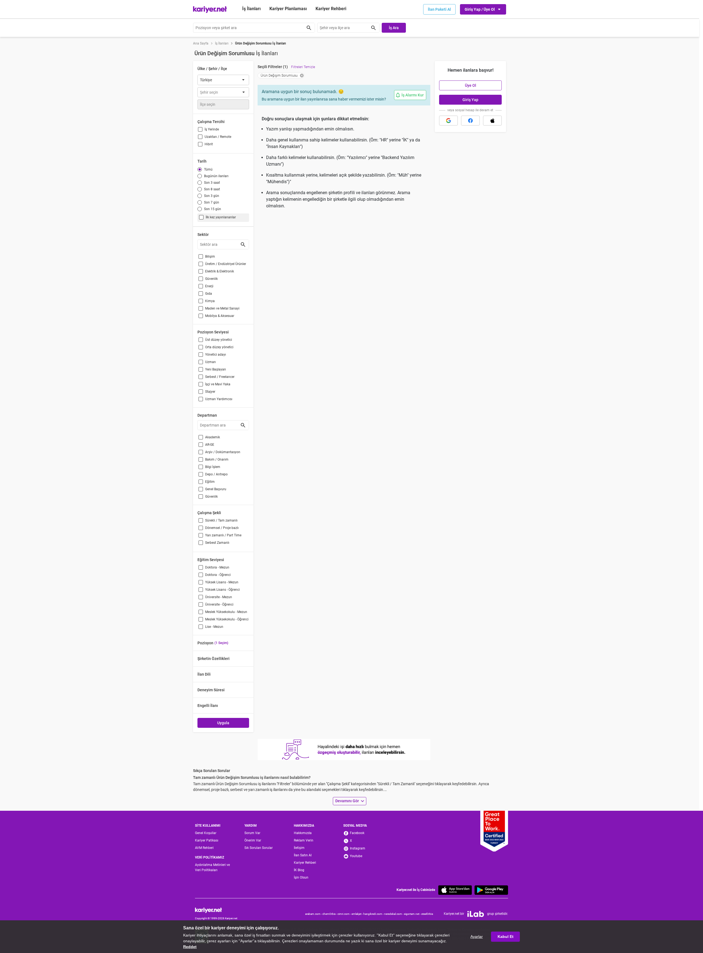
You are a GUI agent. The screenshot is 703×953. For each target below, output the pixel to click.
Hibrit (209, 144)
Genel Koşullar (205, 833)
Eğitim (210, 482)
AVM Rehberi (204, 848)
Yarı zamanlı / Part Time (223, 535)
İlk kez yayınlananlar (221, 217)
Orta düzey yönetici (219, 347)
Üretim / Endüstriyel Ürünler (225, 264)
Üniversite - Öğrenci (219, 604)
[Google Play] (491, 890)
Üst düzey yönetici (218, 340)
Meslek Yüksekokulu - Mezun (226, 612)
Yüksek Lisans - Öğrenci (222, 590)
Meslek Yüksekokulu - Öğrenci (227, 619)
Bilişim (210, 256)
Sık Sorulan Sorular (258, 848)
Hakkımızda (303, 833)
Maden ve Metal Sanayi (222, 308)
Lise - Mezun (214, 627)
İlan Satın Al (303, 855)
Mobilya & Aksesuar (219, 316)
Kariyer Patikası (206, 840)
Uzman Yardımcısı (218, 399)
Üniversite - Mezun (218, 597)
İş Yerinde (212, 129)
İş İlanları (251, 8)
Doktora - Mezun (217, 567)
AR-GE (209, 445)
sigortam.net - (412, 914)
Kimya (210, 301)
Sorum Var (252, 833)
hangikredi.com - (373, 914)
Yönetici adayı (215, 354)
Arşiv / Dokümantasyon (222, 452)
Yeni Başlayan (215, 369)
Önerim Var (252, 840)
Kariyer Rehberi (305, 863)
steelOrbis (427, 914)
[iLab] (475, 914)
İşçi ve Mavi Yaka (217, 384)
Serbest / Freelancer (220, 377)
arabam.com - (313, 914)
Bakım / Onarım (216, 459)
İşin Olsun (301, 877)
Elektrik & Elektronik (219, 271)
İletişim (299, 848)
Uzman (210, 362)
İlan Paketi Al (439, 9)
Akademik (212, 437)
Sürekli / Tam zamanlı (221, 520)
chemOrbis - (329, 914)
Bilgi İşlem (212, 467)
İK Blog (299, 870)
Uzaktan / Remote (218, 137)
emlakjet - (357, 914)
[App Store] (455, 890)
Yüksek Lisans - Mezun (221, 582)
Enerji (209, 286)
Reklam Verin (303, 840)
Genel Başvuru (215, 489)
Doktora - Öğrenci (218, 575)
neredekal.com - (394, 914)
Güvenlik (211, 279)
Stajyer (210, 392)
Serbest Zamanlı (217, 543)
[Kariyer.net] (216, 910)
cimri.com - (344, 914)
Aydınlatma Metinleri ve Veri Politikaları (212, 867)
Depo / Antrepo (216, 474)
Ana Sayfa (200, 43)
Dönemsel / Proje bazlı (222, 528)
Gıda (208, 294)
